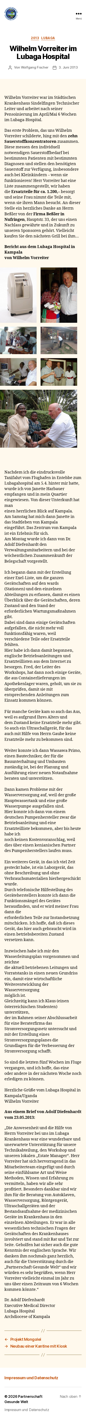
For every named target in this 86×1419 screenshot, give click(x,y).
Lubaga (48, 38)
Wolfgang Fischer (35, 67)
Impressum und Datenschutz (31, 1377)
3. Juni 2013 (68, 67)
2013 (35, 38)
